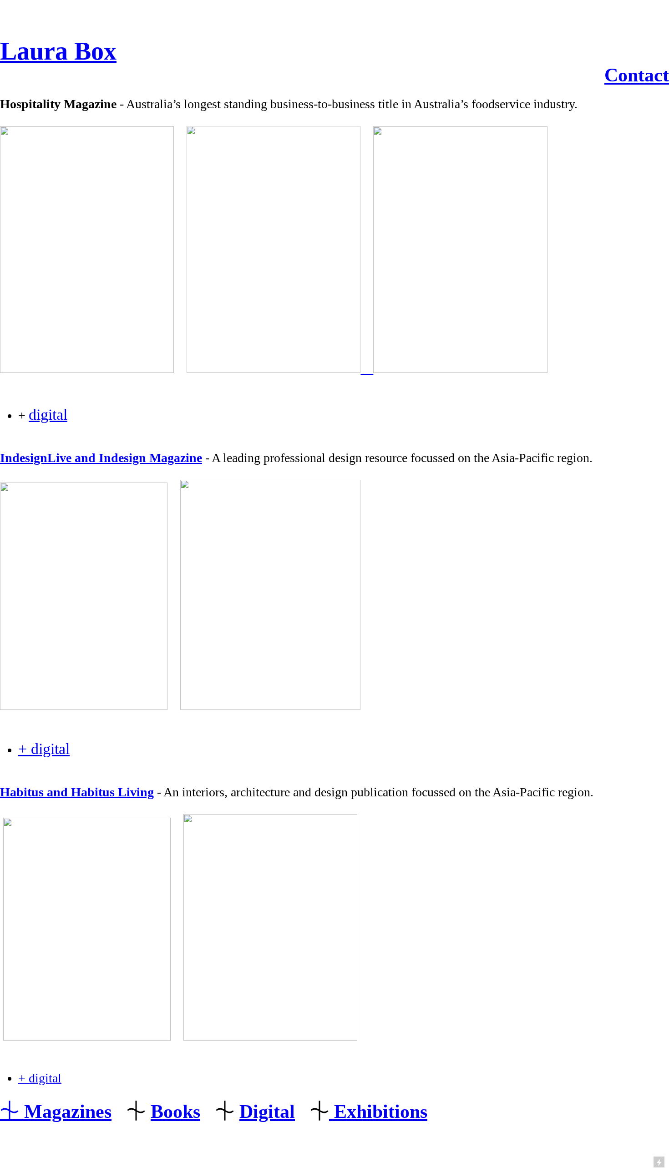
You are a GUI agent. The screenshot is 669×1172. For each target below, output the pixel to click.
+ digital (44, 748)
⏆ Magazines (56, 1111)
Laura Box (58, 51)
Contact (636, 75)
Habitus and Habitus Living (77, 792)
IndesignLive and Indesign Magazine (101, 458)
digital (48, 414)
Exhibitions (378, 1111)
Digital (267, 1111)
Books (175, 1111)
